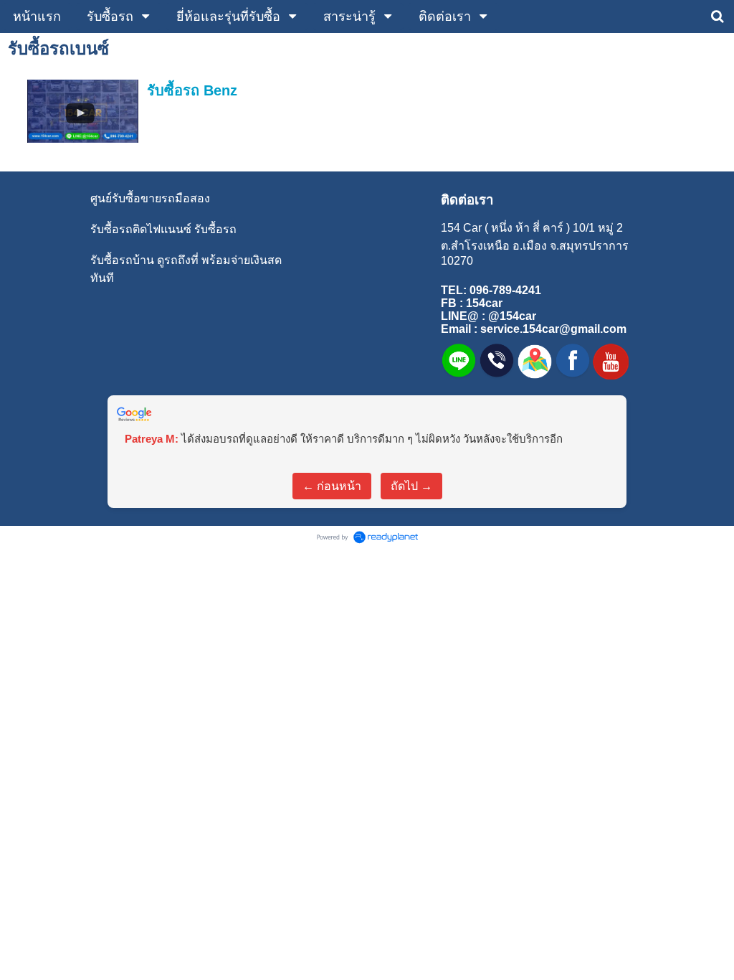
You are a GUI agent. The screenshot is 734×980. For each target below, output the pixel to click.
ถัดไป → (411, 486)
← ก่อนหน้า (331, 486)
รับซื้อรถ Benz (192, 90)
